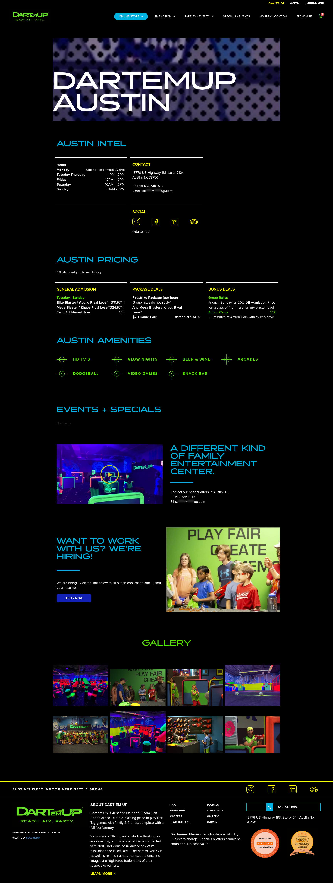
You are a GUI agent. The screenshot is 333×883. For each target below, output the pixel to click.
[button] (109, 474)
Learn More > (102, 873)
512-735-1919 (185, 497)
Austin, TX (276, 3)
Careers (176, 816)
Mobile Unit (315, 3)
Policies (213, 804)
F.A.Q (172, 804)
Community (215, 810)
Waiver (295, 3)
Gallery (213, 816)
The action (163, 16)
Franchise (304, 16)
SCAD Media (33, 838)
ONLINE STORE (129, 16)
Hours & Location (273, 16)
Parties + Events (197, 16)
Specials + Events (236, 16)
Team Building (180, 822)
